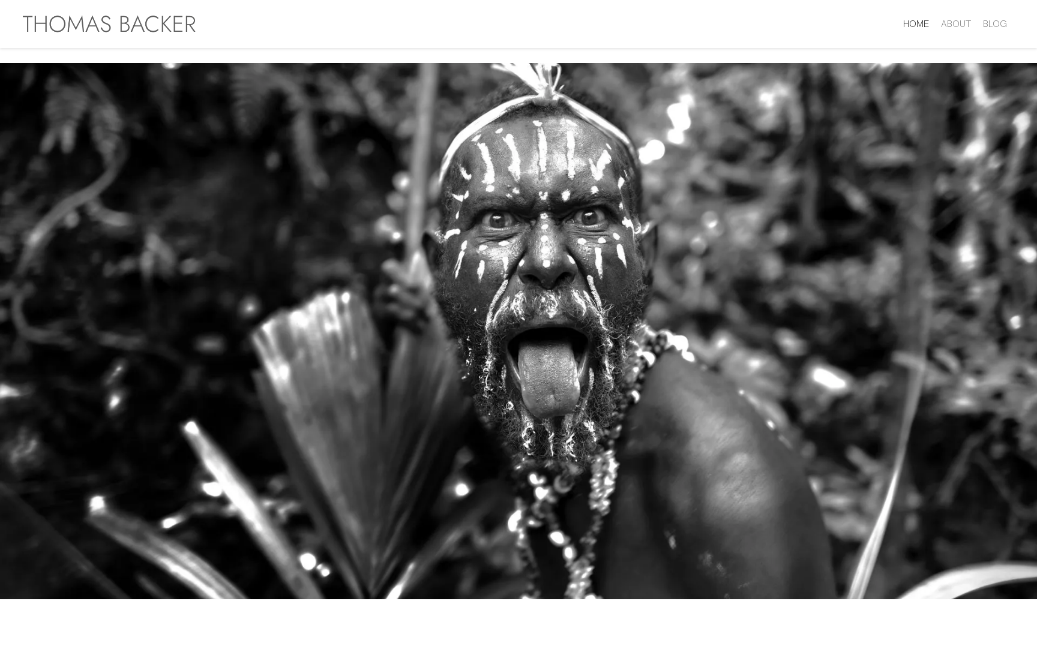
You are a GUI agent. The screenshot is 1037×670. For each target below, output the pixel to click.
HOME (916, 23)
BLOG (995, 23)
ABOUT (956, 23)
